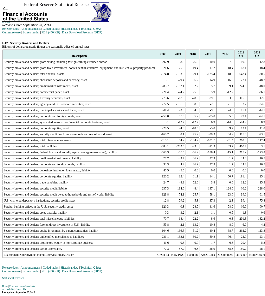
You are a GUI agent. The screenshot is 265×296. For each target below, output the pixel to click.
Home (5, 286)
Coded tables (51, 28)
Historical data (69, 28)
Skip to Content (6, 22)
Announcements (31, 28)
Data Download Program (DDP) (82, 32)
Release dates (10, 28)
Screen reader (31, 32)
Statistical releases (13, 278)
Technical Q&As (91, 28)
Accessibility (8, 289)
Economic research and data (22, 286)
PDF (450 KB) (51, 32)
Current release (11, 32)
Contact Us (21, 289)
